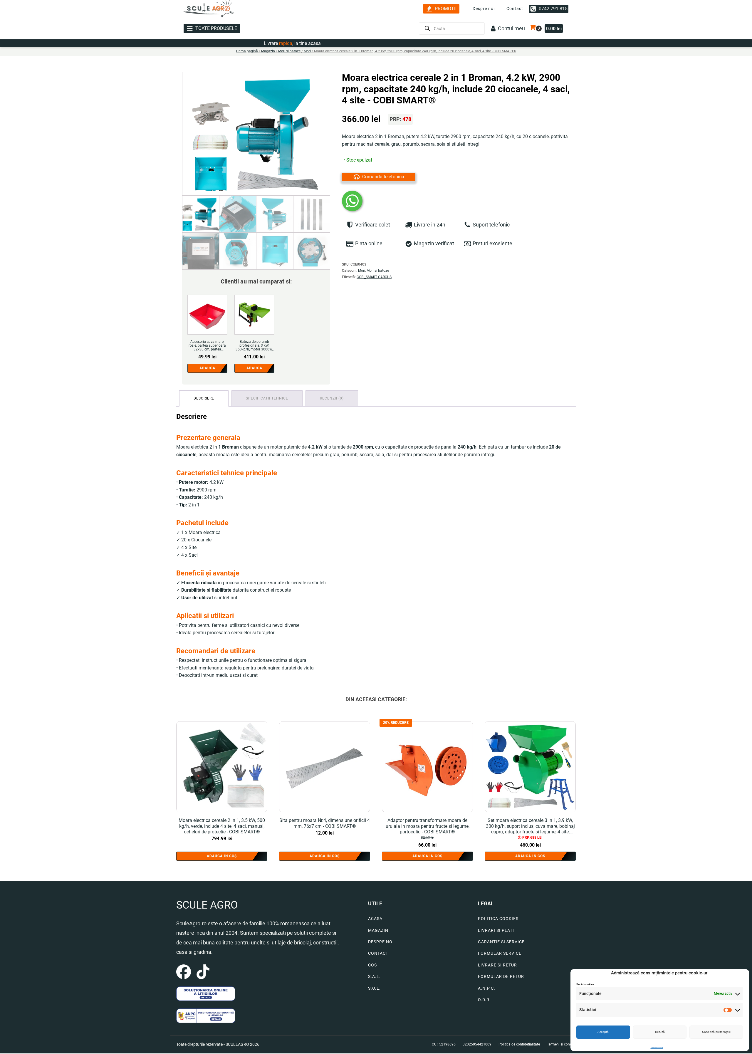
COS (372, 965)
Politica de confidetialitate (519, 1044)
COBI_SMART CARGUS (374, 277)
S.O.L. (374, 988)
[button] (441, 9)
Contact (514, 8)
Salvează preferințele (716, 1031)
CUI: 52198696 (444, 1044)
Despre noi (484, 8)
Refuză (660, 1031)
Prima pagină (247, 51)
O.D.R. (484, 1000)
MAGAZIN (378, 930)
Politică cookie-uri (657, 1047)
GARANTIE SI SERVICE (501, 942)
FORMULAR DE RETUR (501, 976)
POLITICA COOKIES (498, 919)
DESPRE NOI (381, 942)
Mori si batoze (289, 51)
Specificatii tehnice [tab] (267, 398)
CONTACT (378, 953)
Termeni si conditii (561, 1044)
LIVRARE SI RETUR (497, 965)
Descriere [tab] (204, 398)
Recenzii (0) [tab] (332, 398)
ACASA (375, 919)
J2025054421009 (477, 1044)
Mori (307, 51)
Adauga (207, 368)
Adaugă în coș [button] (222, 856)
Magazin (268, 51)
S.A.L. (374, 976)
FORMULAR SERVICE (499, 953)
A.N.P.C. (486, 988)
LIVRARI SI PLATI (496, 930)
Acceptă (603, 1031)
